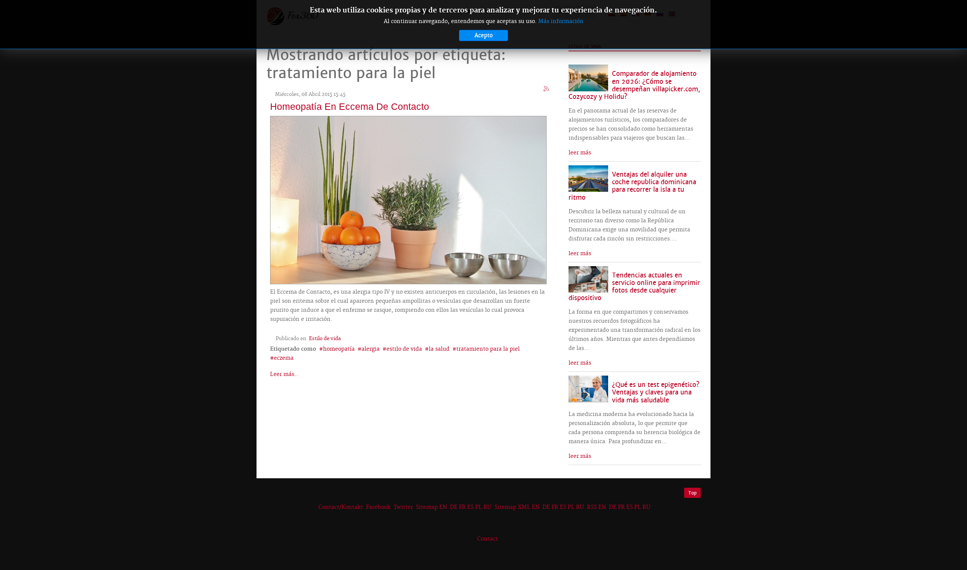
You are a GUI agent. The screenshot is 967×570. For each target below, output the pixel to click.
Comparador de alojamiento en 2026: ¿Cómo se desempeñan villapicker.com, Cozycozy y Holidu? (634, 85)
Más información (561, 21)
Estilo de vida (325, 339)
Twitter (403, 507)
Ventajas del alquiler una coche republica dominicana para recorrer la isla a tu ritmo (632, 186)
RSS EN (596, 507)
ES (470, 507)
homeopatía (339, 349)
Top (692, 493)
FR (462, 507)
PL (478, 507)
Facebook (378, 507)
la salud (439, 349)
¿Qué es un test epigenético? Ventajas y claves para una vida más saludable (656, 392)
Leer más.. (284, 374)
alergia (370, 349)
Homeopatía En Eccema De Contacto (349, 106)
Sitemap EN (432, 507)
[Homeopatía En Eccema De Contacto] (408, 199)
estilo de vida (404, 349)
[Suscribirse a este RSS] (547, 89)
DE (453, 507)
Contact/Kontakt (340, 507)
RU (487, 507)
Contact (487, 539)
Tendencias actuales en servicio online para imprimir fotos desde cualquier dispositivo (634, 286)
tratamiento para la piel (488, 349)
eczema (283, 358)
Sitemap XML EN (516, 507)
